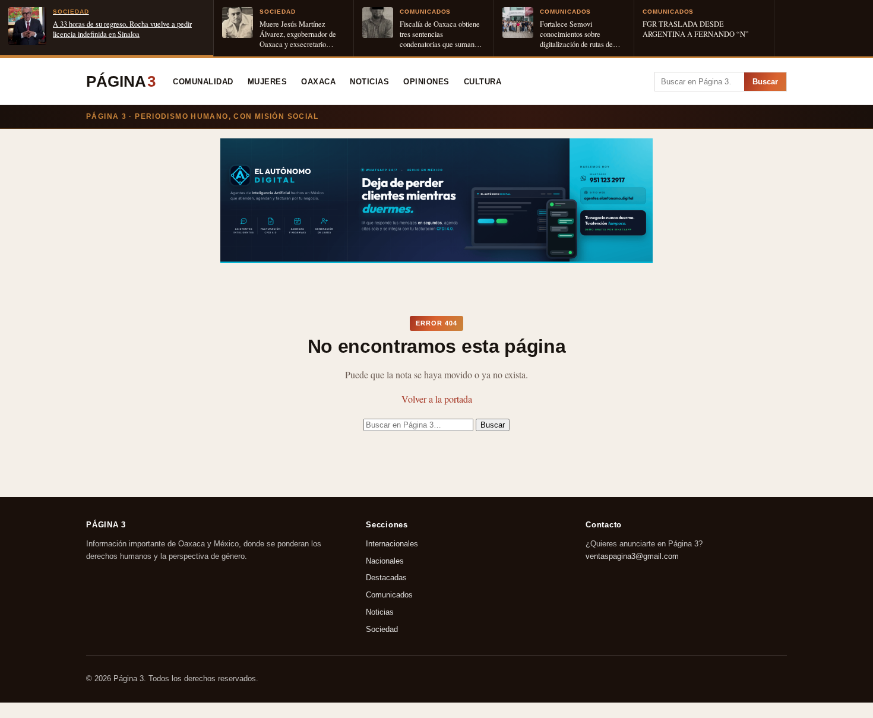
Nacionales (385, 560)
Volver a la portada (436, 399)
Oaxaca (318, 82)
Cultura (483, 82)
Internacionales (392, 543)
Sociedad (382, 629)
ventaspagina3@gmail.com (632, 556)
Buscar (765, 81)
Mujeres (267, 82)
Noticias (369, 82)
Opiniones (426, 82)
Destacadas (386, 578)
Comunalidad (203, 82)
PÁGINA (121, 81)
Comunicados (389, 595)
